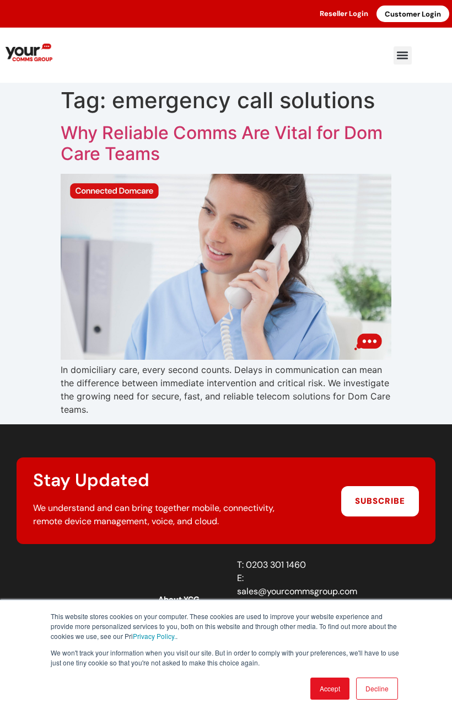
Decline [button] (377, 688)
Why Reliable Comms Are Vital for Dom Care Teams (222, 143)
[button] (403, 55)
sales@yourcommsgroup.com (297, 591)
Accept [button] (330, 688)
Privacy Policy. (154, 636)
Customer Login (413, 14)
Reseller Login (344, 13)
